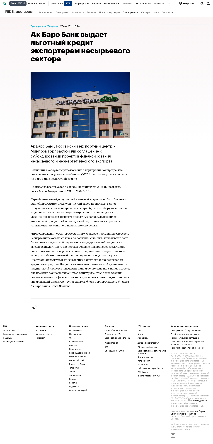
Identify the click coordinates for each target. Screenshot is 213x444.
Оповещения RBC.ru (114, 350)
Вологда (73, 345)
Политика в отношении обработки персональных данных (187, 342)
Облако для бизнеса (147, 346)
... (168, 3)
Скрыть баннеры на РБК (116, 330)
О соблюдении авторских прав (186, 333)
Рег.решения (144, 360)
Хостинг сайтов (145, 356)
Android (141, 333)
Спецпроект (62, 12)
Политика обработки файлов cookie (188, 347)
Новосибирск (75, 333)
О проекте (167, 12)
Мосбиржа (200, 410)
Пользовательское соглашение (186, 337)
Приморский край (78, 389)
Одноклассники (44, 333)
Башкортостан (76, 341)
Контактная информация (15, 333)
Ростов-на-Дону (77, 363)
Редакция (7, 337)
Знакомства (143, 364)
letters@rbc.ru (200, 400)
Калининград (75, 348)
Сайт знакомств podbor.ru (150, 367)
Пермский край (76, 360)
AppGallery (143, 337)
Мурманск (74, 386)
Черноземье (75, 374)
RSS (106, 346)
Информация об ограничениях (186, 330)
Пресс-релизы (130, 12)
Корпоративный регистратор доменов (152, 351)
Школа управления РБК (149, 375)
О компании (9, 330)
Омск (72, 337)
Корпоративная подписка (117, 337)
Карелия (73, 382)
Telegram (40, 337)
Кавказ (72, 378)
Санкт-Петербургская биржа (184, 413)
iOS (139, 330)
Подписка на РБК (112, 333)
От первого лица (150, 12)
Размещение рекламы (13, 341)
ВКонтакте (41, 330)
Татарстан (52, 26)
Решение (91, 12)
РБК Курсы (143, 371)
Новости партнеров (109, 12)
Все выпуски (45, 12)
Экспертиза (77, 12)
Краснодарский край (79, 352)
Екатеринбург (76, 330)
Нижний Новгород (78, 356)
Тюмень (72, 371)
